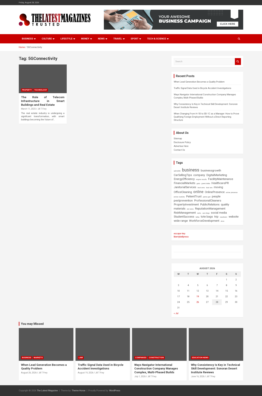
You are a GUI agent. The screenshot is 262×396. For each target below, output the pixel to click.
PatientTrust (194, 196)
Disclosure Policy (182, 142)
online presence (232, 192)
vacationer (223, 217)
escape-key (179, 233)
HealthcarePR (220, 183)
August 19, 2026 (85, 372)
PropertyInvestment (186, 204)
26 (197, 302)
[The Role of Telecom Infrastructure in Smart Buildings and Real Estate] (43, 78)
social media (219, 212)
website (233, 216)
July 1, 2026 (140, 376)
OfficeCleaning (183, 192)
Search (238, 61)
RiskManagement (185, 212)
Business (27, 38)
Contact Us (179, 150)
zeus (222, 221)
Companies (140, 358)
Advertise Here (181, 146)
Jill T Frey (42, 109)
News (101, 38)
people (216, 196)
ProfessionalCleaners (207, 200)
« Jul (176, 313)
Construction (156, 358)
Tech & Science (156, 38)
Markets (38, 358)
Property (27, 90)
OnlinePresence (215, 192)
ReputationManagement (210, 208)
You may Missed (32, 324)
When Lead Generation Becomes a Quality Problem (199, 81)
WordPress (114, 390)
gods (198, 183)
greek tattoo (206, 183)
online (198, 192)
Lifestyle (66, 38)
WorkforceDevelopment (204, 220)
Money (85, 38)
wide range (181, 220)
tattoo (197, 217)
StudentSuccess (184, 216)
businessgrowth (211, 170)
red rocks (190, 209)
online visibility (179, 197)
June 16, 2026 (198, 376)
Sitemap (178, 138)
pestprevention (183, 200)
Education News (200, 358)
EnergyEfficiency (184, 179)
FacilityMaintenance (220, 179)
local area (201, 188)
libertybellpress (181, 236)
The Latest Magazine (47, 390)
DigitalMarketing (216, 175)
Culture (47, 38)
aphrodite (177, 171)
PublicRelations (210, 204)
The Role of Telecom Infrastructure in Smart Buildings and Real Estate (42, 100)
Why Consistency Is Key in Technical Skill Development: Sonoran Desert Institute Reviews (215, 368)
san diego (206, 213)
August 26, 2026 (29, 372)
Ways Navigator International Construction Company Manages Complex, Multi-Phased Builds (156, 368)
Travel (117, 38)
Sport (134, 38)
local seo (209, 188)
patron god (206, 197)
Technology (40, 90)
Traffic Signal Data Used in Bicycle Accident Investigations (202, 88)
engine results (201, 179)
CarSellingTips (183, 175)
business (190, 170)
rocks (199, 213)
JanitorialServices (185, 187)
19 (197, 296)
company (199, 175)
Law (81, 358)
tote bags (207, 216)
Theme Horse (78, 390)
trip (216, 216)
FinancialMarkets (184, 183)
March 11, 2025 (28, 109)
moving (218, 187)
